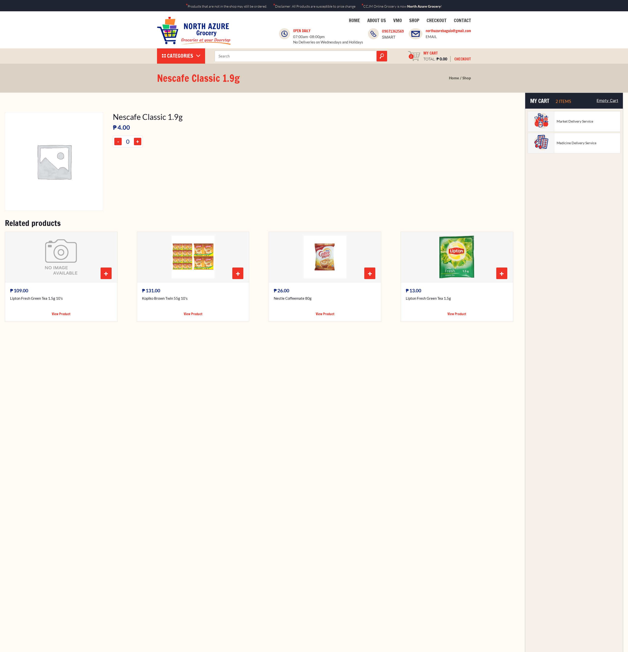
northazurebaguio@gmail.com (448, 30)
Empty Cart (607, 100)
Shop (414, 20)
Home (354, 20)
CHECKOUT (462, 59)
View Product (61, 314)
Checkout (436, 20)
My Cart (430, 53)
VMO (397, 20)
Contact (462, 20)
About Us (376, 20)
